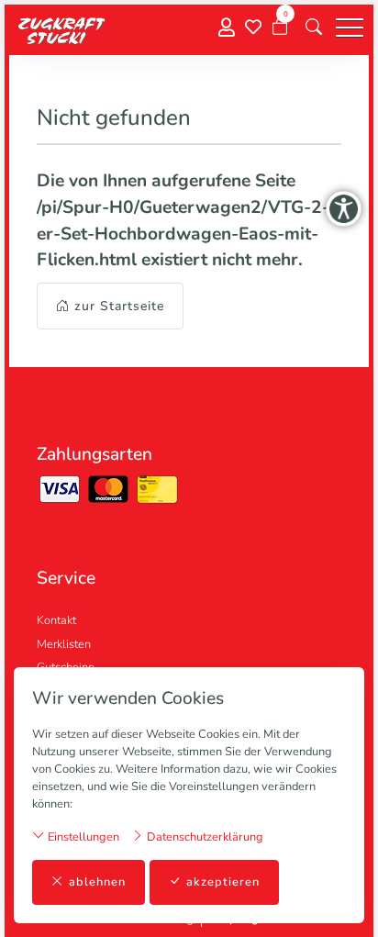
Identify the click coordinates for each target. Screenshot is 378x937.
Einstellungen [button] (82, 837)
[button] (314, 27)
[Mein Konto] (227, 28)
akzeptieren (223, 882)
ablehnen (97, 882)
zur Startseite (119, 306)
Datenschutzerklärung (203, 837)
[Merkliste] (253, 27)
